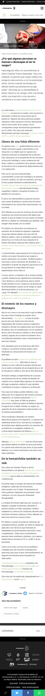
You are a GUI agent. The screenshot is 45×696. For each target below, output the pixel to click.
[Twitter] (17, 693)
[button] (41, 8)
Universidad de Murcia (23, 566)
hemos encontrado (17, 441)
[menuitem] (15, 15)
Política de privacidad (27, 683)
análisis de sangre (10, 607)
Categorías (7, 631)
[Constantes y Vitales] (4, 15)
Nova (35, 655)
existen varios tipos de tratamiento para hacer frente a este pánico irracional (22, 473)
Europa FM (35, 659)
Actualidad (15, 15)
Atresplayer (22, 664)
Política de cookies (13, 687)
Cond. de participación (30, 687)
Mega (9, 659)
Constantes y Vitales (11, 614)
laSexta (18, 655)
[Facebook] (28, 693)
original (22, 579)
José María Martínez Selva (13, 563)
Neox (26, 655)
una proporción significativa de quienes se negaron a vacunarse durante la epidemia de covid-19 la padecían (22, 295)
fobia (17, 146)
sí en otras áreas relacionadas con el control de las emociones (22, 245)
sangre (25, 607)
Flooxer (33, 664)
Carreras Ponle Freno (13, 2)
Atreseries (18, 659)
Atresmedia (22, 648)
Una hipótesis (19, 318)
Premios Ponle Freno (28, 2)
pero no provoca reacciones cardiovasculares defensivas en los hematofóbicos (22, 434)
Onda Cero (26, 659)
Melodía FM (11, 664)
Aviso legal (13, 683)
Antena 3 (9, 655)
